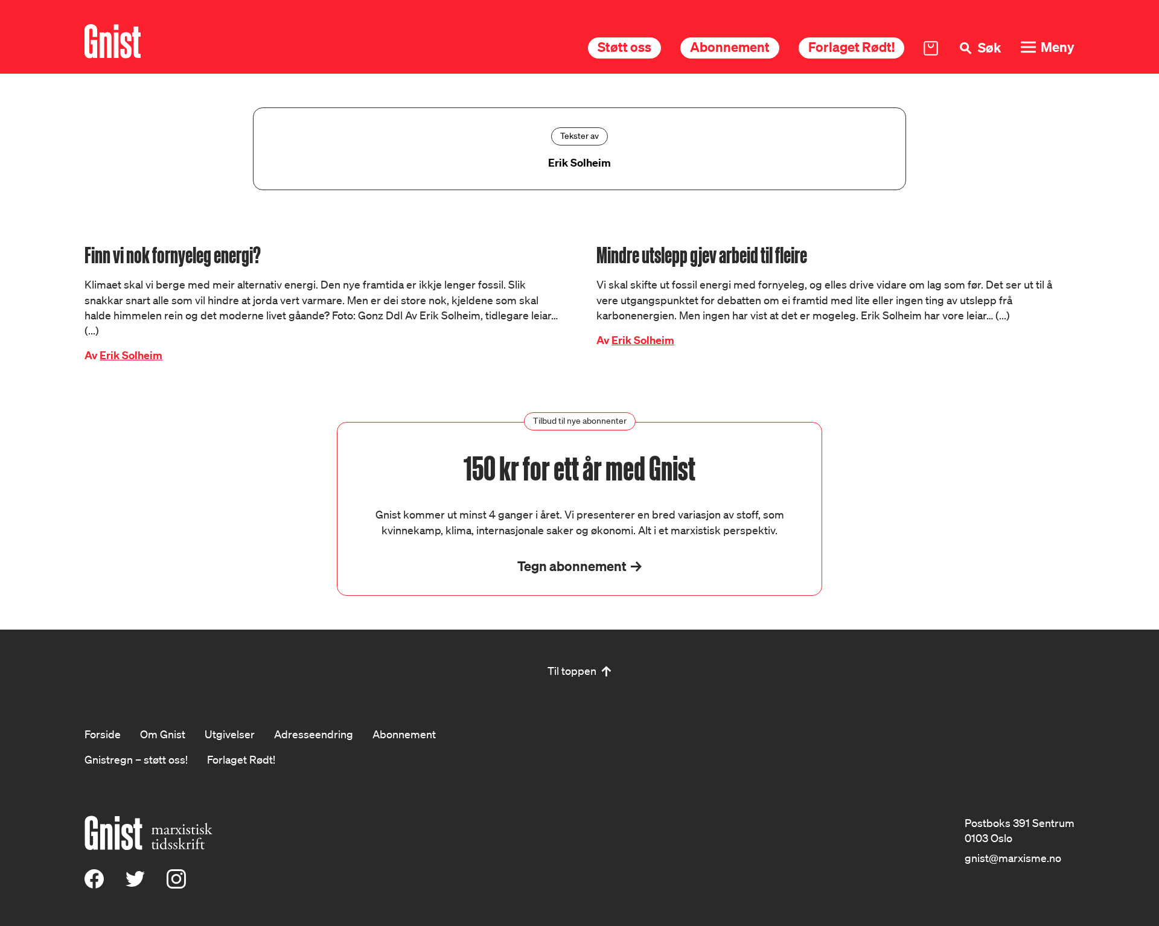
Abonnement (730, 47)
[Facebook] (94, 884)
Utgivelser (230, 734)
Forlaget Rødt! (851, 47)
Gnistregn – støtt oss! (136, 759)
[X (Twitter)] (135, 884)
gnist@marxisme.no (1013, 857)
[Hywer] (113, 41)
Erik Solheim (131, 355)
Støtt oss (624, 47)
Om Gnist (162, 734)
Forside (103, 734)
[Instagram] (176, 884)
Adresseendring (313, 734)
